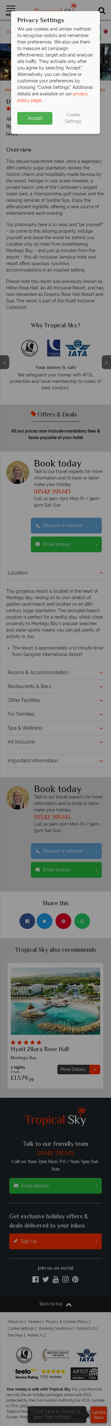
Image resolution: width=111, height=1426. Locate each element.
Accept (35, 118)
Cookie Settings (73, 118)
